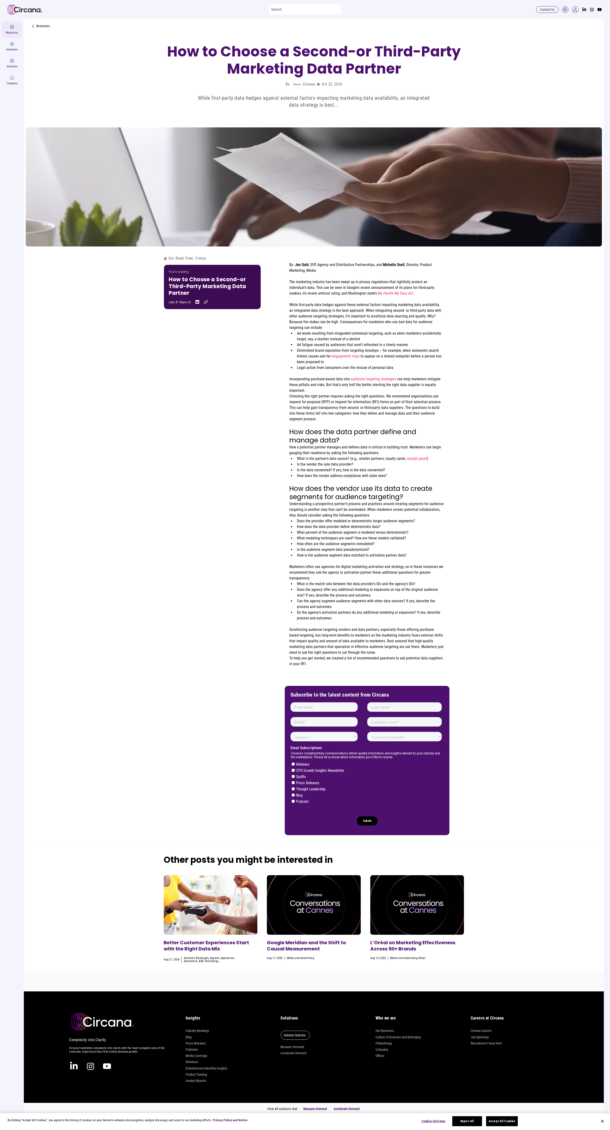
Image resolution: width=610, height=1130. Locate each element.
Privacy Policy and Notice (230, 1120)
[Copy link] (206, 302)
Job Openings (480, 1037)
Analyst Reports (196, 1081)
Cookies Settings (433, 1121)
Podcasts (192, 1049)
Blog (189, 1037)
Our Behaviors (385, 1031)
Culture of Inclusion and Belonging (398, 1037)
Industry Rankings (197, 1031)
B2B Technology (208, 961)
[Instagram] (592, 9)
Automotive (191, 961)
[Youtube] (599, 9)
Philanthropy (384, 1043)
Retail (421, 958)
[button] (575, 9)
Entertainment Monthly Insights (206, 1068)
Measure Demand (292, 1047)
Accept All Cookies (502, 1121)
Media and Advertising (300, 958)
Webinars (192, 1062)
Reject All (467, 1121)
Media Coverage (196, 1056)
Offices (380, 1056)
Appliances (227, 958)
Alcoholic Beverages (196, 958)
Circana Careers (481, 1031)
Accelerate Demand (293, 1053)
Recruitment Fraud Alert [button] (486, 1043)
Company (382, 1049)
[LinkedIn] (584, 9)
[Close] (602, 1121)
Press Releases (196, 1043)
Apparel (214, 958)
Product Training (196, 1074)
